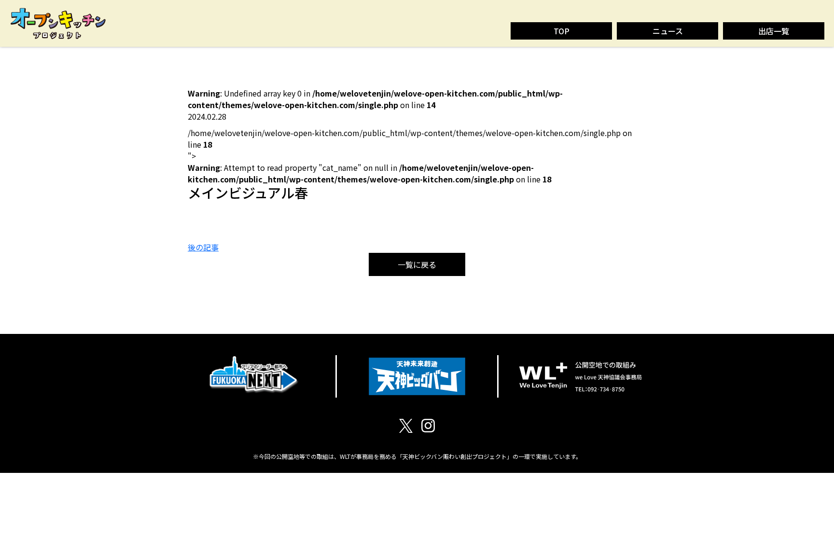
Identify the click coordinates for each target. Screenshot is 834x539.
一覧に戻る (417, 264)
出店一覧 (773, 31)
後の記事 (203, 247)
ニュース (668, 31)
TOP (562, 31)
